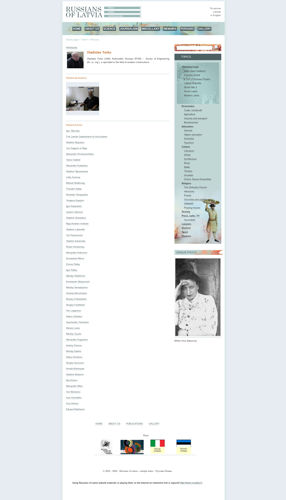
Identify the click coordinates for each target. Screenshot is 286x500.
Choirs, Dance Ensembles (197, 179)
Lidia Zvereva (73, 177)
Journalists (189, 219)
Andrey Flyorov (74, 345)
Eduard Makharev (75, 409)
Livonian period (192, 75)
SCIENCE (109, 28)
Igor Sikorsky (73, 130)
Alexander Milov (74, 386)
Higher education (193, 134)
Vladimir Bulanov (75, 374)
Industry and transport (195, 118)
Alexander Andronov (76, 252)
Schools (188, 130)
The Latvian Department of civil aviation (86, 136)
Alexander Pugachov (77, 339)
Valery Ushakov (74, 316)
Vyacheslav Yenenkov (77, 322)
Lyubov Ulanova (74, 212)
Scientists (189, 138)
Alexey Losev (73, 328)
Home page (72, 39)
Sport (185, 232)
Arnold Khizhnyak (75, 368)
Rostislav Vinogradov (77, 194)
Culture (186, 146)
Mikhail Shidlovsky (75, 183)
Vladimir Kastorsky (75, 241)
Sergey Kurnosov (75, 362)
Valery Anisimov (74, 357)
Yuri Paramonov (74, 235)
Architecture (190, 159)
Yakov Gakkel (73, 159)
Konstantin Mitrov (75, 258)
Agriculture (189, 114)
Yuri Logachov (73, 310)
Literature (189, 150)
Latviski (217, 11)
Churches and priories (195, 199)
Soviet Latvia (190, 91)
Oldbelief (188, 203)
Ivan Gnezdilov (74, 397)
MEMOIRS (170, 28)
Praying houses (192, 207)
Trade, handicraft (193, 110)
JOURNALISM (129, 28)
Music (187, 163)
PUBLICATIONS (134, 423)
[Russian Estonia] (183, 453)
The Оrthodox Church (195, 187)
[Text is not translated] (82, 110)
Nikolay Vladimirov (75, 275)
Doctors (186, 228)
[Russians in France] (170, 453)
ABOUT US (92, 28)
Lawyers (186, 224)
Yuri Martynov (73, 391)
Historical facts (190, 66)
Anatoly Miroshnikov (76, 293)
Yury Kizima (72, 403)
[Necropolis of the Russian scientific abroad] (106, 453)
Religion (186, 183)
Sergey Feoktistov (75, 304)
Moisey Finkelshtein (76, 299)
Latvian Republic (192, 83)
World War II (190, 87)
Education (187, 126)
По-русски (215, 8)
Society (186, 211)
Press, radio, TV (190, 215)
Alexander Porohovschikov (80, 154)
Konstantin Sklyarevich (78, 281)
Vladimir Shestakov (76, 217)
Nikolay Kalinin (73, 351)
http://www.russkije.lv (191, 483)
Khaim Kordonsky (75, 246)
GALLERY (204, 28)
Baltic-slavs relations (194, 71)
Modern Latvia (191, 95)
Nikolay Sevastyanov (77, 287)
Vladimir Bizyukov (75, 142)
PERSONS (187, 28)
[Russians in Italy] (157, 453)
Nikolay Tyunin (73, 333)
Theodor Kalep (74, 188)
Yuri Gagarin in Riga (76, 148)
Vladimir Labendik (75, 229)
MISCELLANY (150, 28)
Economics (188, 106)
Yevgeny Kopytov (75, 200)
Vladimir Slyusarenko (77, 171)
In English (216, 15)
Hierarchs (189, 191)
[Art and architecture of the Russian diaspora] (131, 453)
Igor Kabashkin (74, 206)
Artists (187, 154)
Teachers (189, 142)
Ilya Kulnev (71, 380)
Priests (187, 195)
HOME (77, 28)
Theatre (188, 171)
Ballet (187, 167)
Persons (94, 39)
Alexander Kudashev (77, 165)
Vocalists (188, 175)
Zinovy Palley (73, 264)
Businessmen (191, 122)
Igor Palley (71, 270)
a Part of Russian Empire (197, 79)
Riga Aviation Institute (77, 223)
